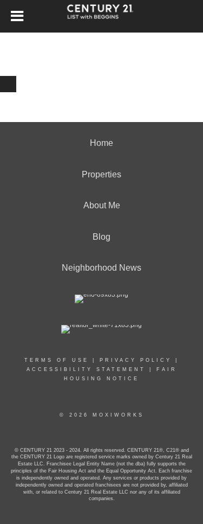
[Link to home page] (101, 16)
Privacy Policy (136, 360)
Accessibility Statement (86, 369)
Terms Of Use (56, 360)
